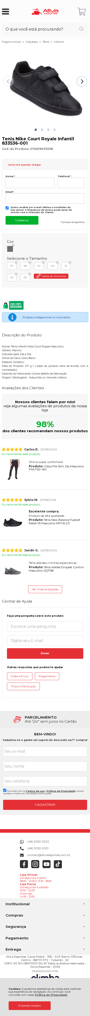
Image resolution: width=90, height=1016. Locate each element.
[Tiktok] (58, 867)
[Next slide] (82, 81)
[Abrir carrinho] (82, 12)
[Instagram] (35, 867)
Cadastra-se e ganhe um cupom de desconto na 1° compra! (45, 740)
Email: (10, 192)
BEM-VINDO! (45, 734)
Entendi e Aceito (29, 1005)
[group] (45, 719)
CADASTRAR (45, 805)
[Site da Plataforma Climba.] (45, 977)
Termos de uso (35, 791)
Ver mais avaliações (45, 589)
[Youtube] (46, 867)
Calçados (31, 41)
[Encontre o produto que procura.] (81, 29)
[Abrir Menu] (5, 11)
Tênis (46, 41)
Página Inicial (11, 41)
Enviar (45, 653)
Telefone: (65, 176)
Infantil (59, 41)
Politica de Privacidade (61, 791)
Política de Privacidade (51, 995)
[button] (36, 130)
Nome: (10, 176)
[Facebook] (24, 867)
